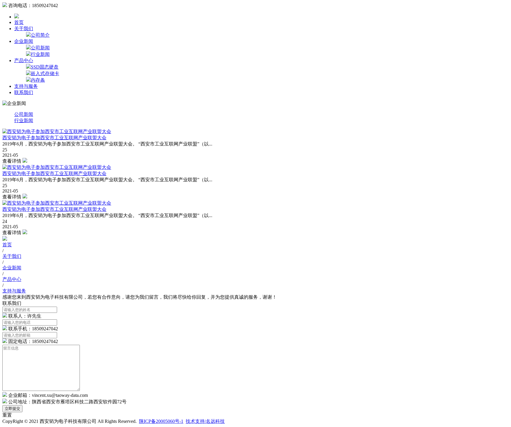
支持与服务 (26, 86)
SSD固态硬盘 (45, 66)
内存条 (38, 80)
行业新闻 (40, 54)
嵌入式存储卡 (45, 73)
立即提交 (12, 408)
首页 (19, 22)
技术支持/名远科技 (205, 421)
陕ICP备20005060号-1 (161, 421)
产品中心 (23, 60)
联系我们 (23, 92)
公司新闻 (40, 47)
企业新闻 (23, 41)
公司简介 (40, 35)
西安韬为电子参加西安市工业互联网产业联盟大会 (54, 137)
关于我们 (23, 28)
